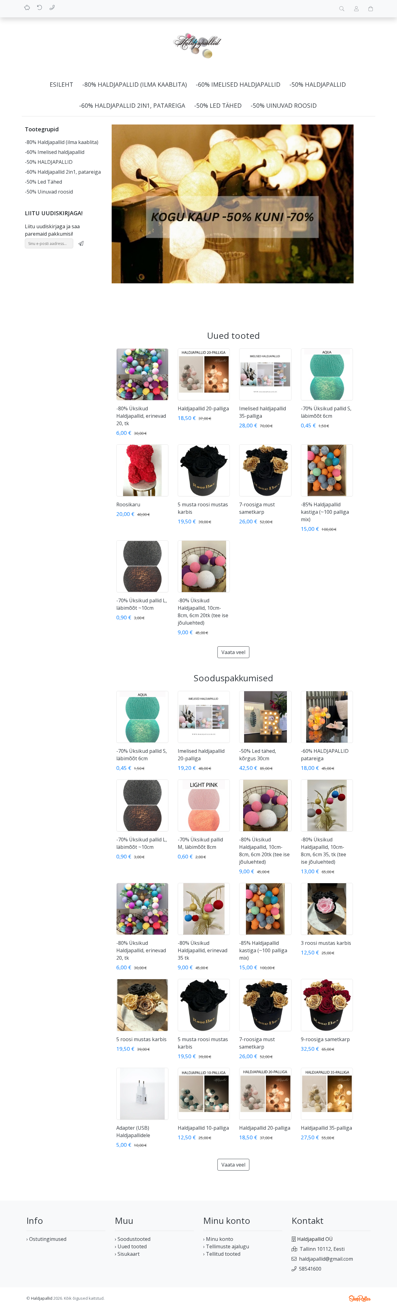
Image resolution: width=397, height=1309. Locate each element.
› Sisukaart (127, 1253)
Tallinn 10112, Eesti (322, 1249)
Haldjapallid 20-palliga (203, 408)
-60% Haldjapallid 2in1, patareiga (132, 105)
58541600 (310, 1268)
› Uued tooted (131, 1246)
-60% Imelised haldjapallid (238, 84)
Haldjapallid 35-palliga (326, 1127)
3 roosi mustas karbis (326, 943)
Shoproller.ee (360, 1298)
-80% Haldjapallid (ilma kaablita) (134, 84)
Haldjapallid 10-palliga (203, 1127)
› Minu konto (218, 1239)
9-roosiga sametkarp (325, 1039)
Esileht (61, 84)
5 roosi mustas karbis (141, 1039)
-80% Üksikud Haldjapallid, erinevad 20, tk (141, 416)
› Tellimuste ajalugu (226, 1246)
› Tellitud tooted (221, 1253)
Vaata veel (233, 652)
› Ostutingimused (46, 1239)
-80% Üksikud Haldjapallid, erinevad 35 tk (202, 950)
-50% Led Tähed (218, 105)
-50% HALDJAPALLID (317, 84)
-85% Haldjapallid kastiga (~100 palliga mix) (325, 512)
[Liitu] (80, 243)
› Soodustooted (132, 1239)
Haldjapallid (41, 1298)
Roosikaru (128, 504)
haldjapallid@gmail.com (326, 1258)
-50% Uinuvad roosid (284, 105)
